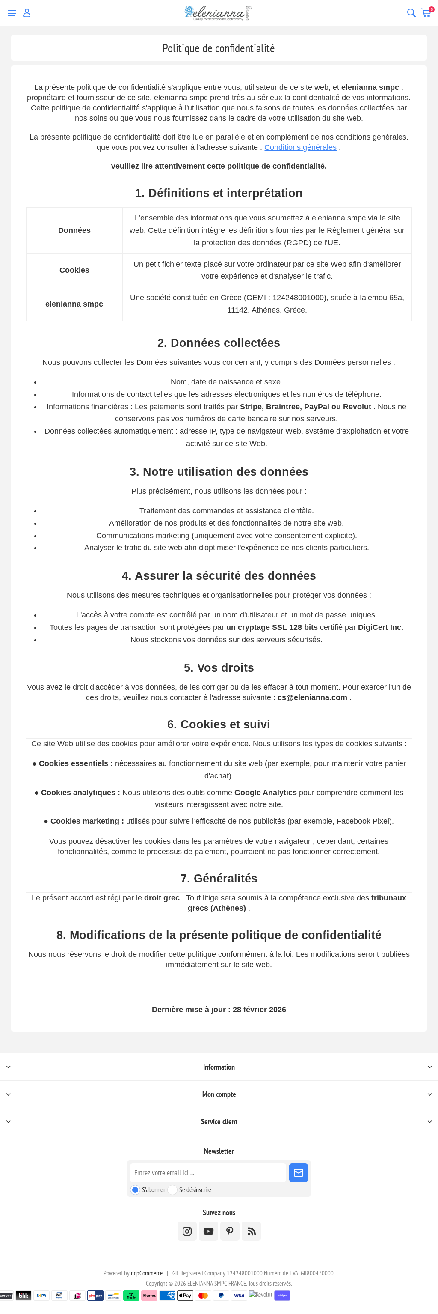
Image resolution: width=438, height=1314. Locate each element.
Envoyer (298, 1172)
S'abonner (153, 1189)
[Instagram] (187, 1231)
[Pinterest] (230, 1231)
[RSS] (251, 1231)
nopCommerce (147, 1273)
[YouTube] (208, 1231)
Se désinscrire (195, 1189)
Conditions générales (300, 147)
